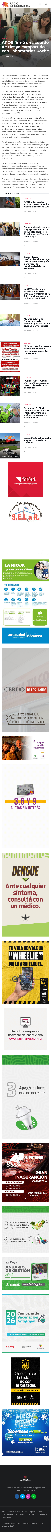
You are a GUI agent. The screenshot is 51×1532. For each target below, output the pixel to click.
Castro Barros (21, 1511)
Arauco (11, 1511)
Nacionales (6, 1517)
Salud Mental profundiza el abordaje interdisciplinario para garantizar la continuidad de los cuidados (37, 263)
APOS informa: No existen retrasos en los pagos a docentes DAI (36, 204)
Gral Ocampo (20, 1514)
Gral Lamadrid (7, 1514)
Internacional (33, 1514)
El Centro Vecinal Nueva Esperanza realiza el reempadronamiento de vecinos (37, 350)
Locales (27, 199)
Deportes (33, 1511)
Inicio (4, 1511)
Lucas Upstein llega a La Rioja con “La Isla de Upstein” (37, 440)
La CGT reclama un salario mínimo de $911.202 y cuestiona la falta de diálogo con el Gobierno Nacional (37, 294)
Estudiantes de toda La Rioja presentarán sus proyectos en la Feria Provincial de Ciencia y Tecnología (37, 232)
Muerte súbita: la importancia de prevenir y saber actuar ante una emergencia (37, 322)
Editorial (42, 1511)
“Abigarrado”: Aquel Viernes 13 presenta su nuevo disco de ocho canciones (36, 384)
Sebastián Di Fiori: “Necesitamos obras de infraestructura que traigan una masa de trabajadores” (37, 413)
